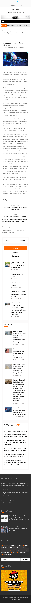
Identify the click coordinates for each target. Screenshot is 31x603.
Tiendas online (7, 554)
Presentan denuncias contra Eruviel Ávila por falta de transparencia (18, 353)
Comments (15, 256)
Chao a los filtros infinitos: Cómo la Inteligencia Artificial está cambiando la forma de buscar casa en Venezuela (15, 434)
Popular (15, 248)
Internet (18, 549)
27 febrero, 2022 (19, 416)
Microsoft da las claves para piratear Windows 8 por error (18, 294)
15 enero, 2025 (19, 344)
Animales (13, 545)
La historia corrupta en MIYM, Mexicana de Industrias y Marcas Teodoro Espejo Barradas (19, 369)
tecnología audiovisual (19, 141)
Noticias (15, 9)
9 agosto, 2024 (19, 359)
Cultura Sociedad (14, 547)
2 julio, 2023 (18, 375)
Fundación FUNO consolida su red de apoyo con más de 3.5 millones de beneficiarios (15, 442)
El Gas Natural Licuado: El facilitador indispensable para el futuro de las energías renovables (15, 462)
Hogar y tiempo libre (8, 549)
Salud (13, 552)
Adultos (5, 545)
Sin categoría (22, 552)
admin (22, 47)
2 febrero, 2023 (19, 403)
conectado (19, 230)
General (23, 547)
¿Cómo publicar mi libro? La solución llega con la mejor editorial (18, 265)
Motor (13, 550)
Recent (15, 252)
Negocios (7, 200)
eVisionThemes (16, 599)
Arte (20, 545)
